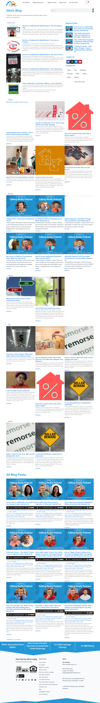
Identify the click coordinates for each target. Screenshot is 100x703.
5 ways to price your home (44, 177)
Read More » (9, 143)
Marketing (83, 70)
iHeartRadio (18, 515)
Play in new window (15, 510)
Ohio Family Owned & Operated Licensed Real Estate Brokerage (37, 646)
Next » (19, 639)
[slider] (32, 507)
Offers (77, 74)
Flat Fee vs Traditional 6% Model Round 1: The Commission (42, 69)
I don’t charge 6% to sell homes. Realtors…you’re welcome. (42, 83)
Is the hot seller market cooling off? (18, 391)
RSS (20, 516)
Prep (75, 70)
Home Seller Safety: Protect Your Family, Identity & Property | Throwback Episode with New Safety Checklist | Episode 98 (48, 554)
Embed (14, 511)
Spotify (26, 513)
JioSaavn (24, 515)
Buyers (69, 77)
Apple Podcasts (20, 513)
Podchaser (30, 515)
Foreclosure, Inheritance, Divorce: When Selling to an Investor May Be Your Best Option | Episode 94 (78, 607)
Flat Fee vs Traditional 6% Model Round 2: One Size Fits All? (42, 54)
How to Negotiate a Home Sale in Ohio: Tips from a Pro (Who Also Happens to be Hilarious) (49, 359)
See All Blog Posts (80, 81)
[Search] (93, 10)
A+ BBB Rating (87, 645)
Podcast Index (9, 516)
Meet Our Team (52, 2)
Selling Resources (38, 2)
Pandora (12, 515)
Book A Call (63, 2)
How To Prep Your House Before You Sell (20, 177)
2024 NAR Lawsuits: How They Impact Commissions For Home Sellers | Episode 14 (78, 258)
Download (23, 510)
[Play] (8, 507)
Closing (84, 74)
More (23, 516)
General (76, 77)
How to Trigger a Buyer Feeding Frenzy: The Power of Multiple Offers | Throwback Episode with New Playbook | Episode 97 (78, 554)
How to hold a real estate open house (47, 308)
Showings (70, 74)
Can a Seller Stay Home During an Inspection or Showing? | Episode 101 (82, 35)
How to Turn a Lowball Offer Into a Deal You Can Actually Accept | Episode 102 (83, 28)
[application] (20, 507)
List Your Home (73, 2)
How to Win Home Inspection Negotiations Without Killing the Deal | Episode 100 (84, 41)
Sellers (69, 70)
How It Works (26, 2)
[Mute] (29, 507)
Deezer (16, 516)
